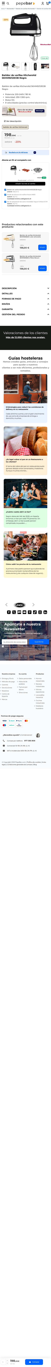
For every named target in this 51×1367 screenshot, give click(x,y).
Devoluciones (7, 688)
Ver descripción (13, 121)
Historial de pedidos (23, 683)
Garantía (5, 685)
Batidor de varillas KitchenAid (15, 127)
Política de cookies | (34, 762)
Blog (35, 764)
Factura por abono (23, 688)
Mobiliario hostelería (39, 707)
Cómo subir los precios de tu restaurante (23, 564)
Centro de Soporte (5, 695)
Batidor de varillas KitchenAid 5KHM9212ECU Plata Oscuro (30, 257)
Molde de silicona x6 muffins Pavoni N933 (21, 194)
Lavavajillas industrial (40, 696)
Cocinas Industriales (40, 702)
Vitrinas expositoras (40, 691)
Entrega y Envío (8, 678)
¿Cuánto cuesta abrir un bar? (18, 512)
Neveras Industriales (40, 685)
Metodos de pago (8, 682)
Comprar (35, 1362)
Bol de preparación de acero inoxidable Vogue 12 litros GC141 (27, 202)
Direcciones (23, 692)
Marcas (4, 699)
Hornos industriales (40, 680)
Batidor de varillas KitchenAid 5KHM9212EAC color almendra (30, 236)
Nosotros (5, 691)
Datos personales (25, 678)
